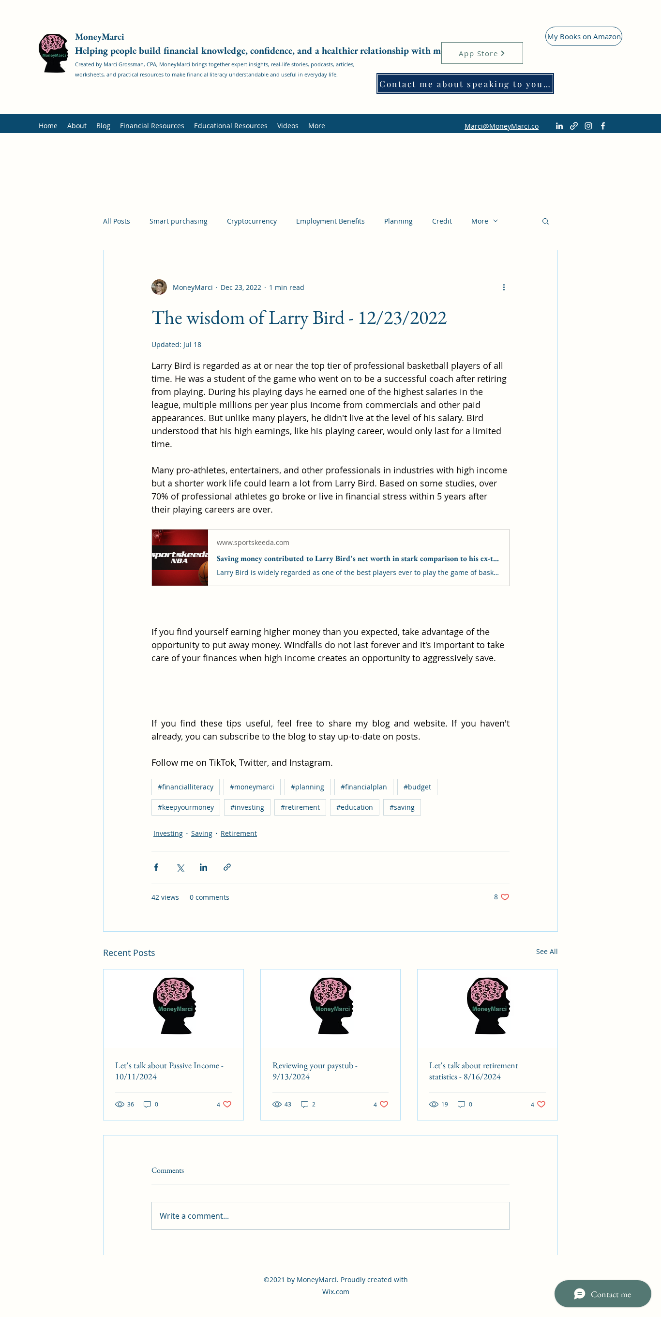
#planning (307, 786)
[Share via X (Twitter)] (179, 867)
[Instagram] (588, 126)
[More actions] (504, 287)
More (479, 221)
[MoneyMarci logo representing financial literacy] (173, 1008)
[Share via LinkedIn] (203, 867)
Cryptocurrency (252, 221)
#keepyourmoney (186, 807)
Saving (201, 833)
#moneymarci (252, 786)
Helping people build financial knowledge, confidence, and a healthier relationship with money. (268, 50)
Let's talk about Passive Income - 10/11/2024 (169, 1071)
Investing (168, 833)
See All (547, 951)
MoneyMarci (101, 36)
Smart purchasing (179, 221)
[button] (545, 221)
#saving (402, 807)
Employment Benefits (330, 221)
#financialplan (364, 786)
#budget (417, 786)
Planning (398, 221)
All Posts (116, 221)
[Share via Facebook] (156, 867)
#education (354, 807)
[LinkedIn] (559, 126)
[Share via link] (227, 867)
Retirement (239, 833)
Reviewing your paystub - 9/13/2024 (315, 1071)
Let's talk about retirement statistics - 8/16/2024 (473, 1071)
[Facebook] (603, 126)
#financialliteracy (185, 786)
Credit (442, 221)
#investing (247, 807)
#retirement (300, 807)
